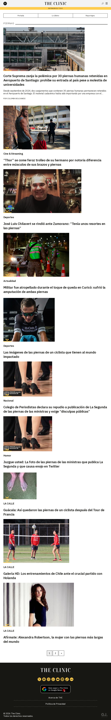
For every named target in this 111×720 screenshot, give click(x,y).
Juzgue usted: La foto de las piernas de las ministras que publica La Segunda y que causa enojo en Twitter (53, 464)
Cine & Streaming (13, 153)
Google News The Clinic (71, 679)
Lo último (55, 15)
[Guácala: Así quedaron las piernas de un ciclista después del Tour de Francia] (55, 486)
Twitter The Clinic (39, 679)
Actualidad (9, 281)
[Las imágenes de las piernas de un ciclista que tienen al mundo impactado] (55, 320)
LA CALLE (8, 503)
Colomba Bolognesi (16, 98)
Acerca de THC (55, 697)
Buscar (103, 3)
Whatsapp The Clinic (53, 679)
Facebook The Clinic (44, 679)
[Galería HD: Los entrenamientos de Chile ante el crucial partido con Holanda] (55, 541)
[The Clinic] (7, 3)
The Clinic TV (58, 679)
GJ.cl (104, 715)
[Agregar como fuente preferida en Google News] (55, 689)
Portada (21, 15)
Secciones (107, 3)
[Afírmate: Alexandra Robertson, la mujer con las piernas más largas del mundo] (55, 605)
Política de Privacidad (55, 704)
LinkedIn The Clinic (62, 679)
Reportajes (90, 15)
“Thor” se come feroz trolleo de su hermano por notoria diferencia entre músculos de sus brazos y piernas (52, 162)
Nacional (8, 400)
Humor (7, 455)
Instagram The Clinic (48, 679)
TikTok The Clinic (67, 679)
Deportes (8, 217)
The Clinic (15, 713)
